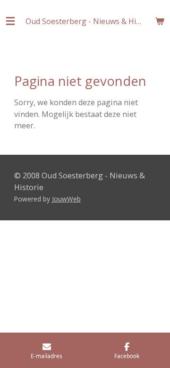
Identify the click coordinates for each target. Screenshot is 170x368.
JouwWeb (66, 198)
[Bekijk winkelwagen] (159, 21)
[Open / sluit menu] (10, 21)
